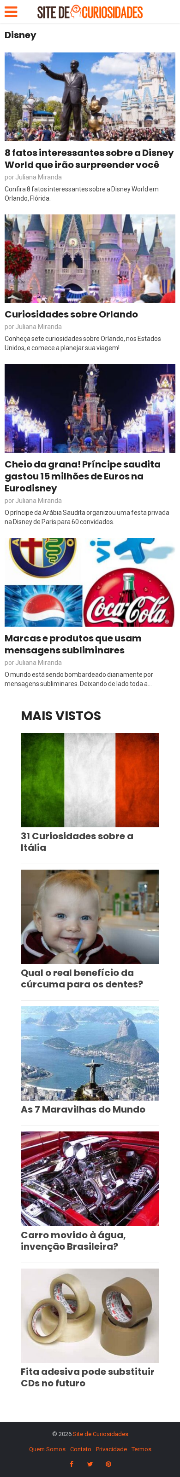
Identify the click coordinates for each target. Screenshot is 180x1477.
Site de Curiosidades (100, 1434)
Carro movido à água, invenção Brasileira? (73, 1241)
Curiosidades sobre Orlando (71, 314)
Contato (80, 1449)
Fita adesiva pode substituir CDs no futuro (88, 1377)
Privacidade (111, 1449)
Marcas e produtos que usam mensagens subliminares (73, 644)
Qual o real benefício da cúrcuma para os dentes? (82, 978)
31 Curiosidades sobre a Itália (77, 842)
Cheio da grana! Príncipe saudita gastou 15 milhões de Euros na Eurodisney (83, 476)
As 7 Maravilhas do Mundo (83, 1109)
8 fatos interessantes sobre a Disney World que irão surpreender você (89, 158)
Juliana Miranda (38, 177)
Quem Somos (47, 1449)
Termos (141, 1449)
